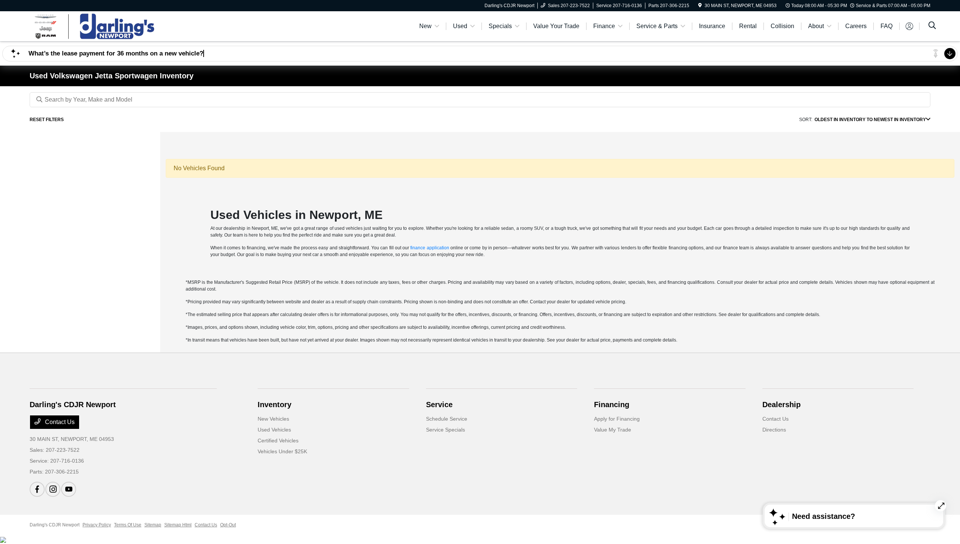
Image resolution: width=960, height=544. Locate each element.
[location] (700, 5)
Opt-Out (228, 525)
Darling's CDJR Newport (55, 525)
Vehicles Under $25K (282, 451)
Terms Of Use (127, 525)
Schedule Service (446, 419)
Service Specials (445, 430)
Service (439, 404)
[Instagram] (52, 489)
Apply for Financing (617, 419)
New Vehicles (273, 419)
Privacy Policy (96, 525)
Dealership (781, 404)
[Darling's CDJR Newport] (94, 25)
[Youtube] (68, 489)
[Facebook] (37, 489)
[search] (932, 26)
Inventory (274, 404)
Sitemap (152, 525)
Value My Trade (612, 430)
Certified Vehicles (278, 441)
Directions (774, 430)
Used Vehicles (274, 430)
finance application (429, 247)
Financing (611, 404)
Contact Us (59, 422)
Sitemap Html (178, 525)
